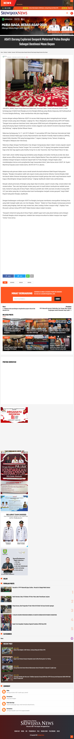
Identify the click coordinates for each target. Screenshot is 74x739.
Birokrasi (12, 283)
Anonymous (9, 696)
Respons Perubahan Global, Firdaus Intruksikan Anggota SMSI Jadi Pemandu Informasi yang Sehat (59, 347)
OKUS (58, 731)
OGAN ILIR (17, 731)
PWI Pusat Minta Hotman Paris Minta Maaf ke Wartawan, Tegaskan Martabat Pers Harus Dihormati (37, 331)
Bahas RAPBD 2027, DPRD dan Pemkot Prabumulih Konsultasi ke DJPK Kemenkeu (14, 331)
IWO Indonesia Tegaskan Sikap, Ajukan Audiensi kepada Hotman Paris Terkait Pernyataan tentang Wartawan (60, 331)
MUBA (22, 731)
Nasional (29, 283)
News (2, 638)
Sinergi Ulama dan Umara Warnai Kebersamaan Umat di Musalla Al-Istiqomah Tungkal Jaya (35, 668)
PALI (38, 731)
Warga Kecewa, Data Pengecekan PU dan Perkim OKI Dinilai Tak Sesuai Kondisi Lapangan (33, 606)
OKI (26, 731)
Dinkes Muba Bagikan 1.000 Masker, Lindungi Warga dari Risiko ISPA (37, 8)
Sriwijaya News (40, 735)
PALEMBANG (52, 731)
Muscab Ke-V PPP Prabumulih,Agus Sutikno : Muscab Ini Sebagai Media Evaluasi (31, 587)
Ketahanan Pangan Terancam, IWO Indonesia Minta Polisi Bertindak (36, 348)
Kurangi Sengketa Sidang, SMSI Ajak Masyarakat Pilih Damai (13, 348)
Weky (8, 690)
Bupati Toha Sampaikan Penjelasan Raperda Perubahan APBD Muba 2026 (29, 624)
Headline (21, 283)
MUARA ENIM (44, 731)
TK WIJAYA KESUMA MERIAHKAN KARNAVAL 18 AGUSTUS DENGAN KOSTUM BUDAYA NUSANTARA (34, 615)
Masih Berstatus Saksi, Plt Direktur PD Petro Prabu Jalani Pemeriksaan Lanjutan (31, 597)
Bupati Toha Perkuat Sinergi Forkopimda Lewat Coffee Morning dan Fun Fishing (32, 659)
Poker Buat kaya (10, 703)
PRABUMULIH (32, 731)
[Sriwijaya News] (37, 727)
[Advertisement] (37, 234)
